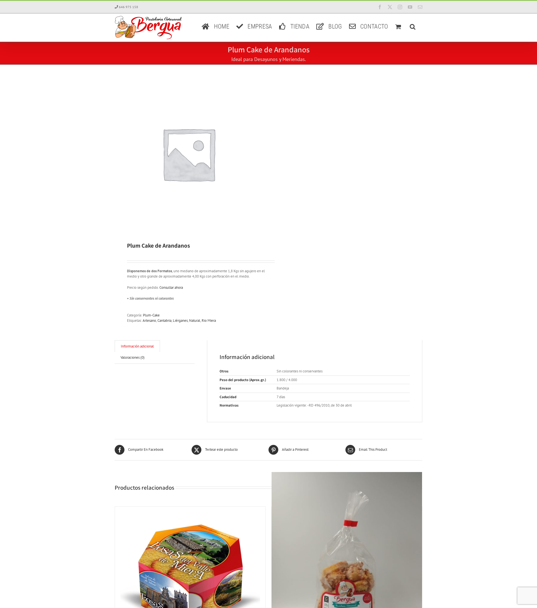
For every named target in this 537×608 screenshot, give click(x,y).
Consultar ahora (171, 287)
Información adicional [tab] (137, 346)
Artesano (149, 320)
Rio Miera (209, 320)
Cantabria (164, 320)
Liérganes (180, 320)
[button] (412, 25)
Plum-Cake (151, 315)
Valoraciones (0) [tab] (133, 357)
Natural (194, 320)
